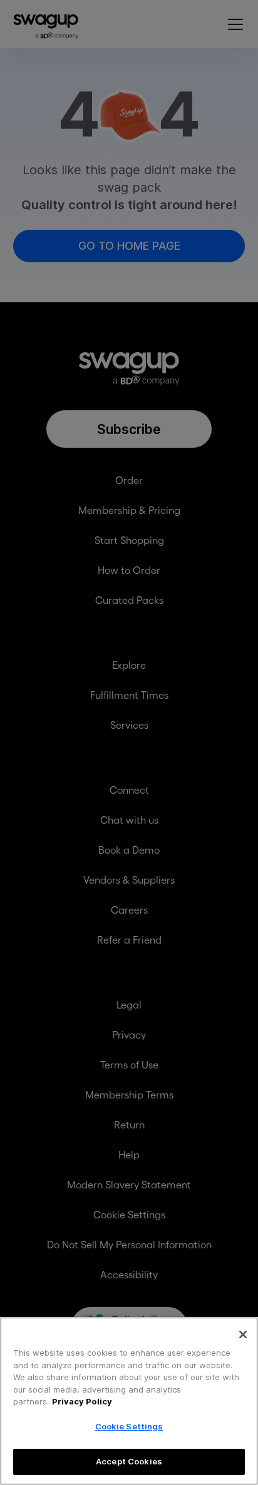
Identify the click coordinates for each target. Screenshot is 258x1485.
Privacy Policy (82, 1401)
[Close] (243, 1334)
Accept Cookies (129, 1461)
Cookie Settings (129, 1426)
